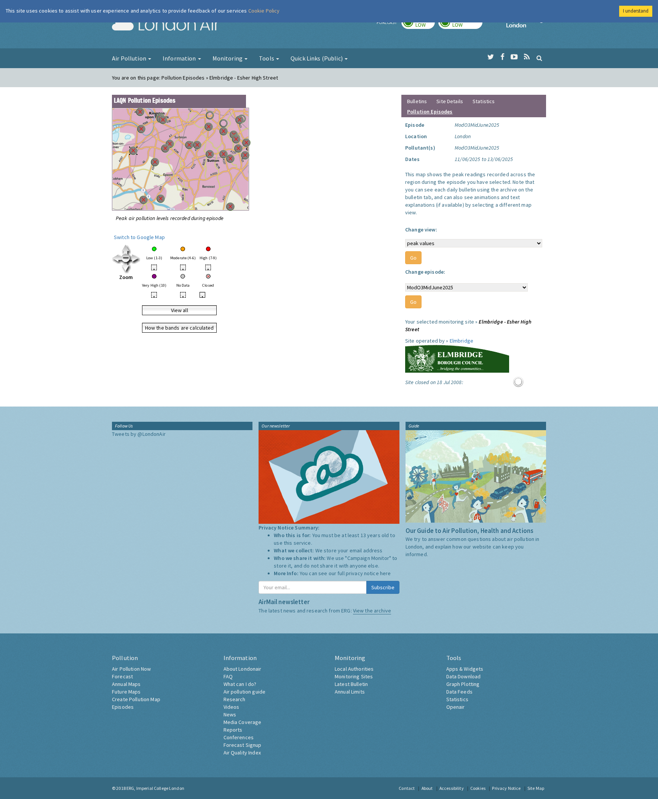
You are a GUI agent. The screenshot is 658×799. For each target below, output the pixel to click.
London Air (165, 25)
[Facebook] (502, 57)
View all (179, 310)
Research (235, 699)
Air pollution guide (245, 691)
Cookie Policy (264, 10)
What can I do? (240, 684)
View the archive (372, 610)
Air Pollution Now (131, 668)
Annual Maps (126, 684)
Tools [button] (267, 58)
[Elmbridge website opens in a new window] (457, 357)
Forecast (122, 676)
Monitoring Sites (354, 676)
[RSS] (527, 57)
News (230, 714)
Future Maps (126, 691)
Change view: (421, 229)
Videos (232, 706)
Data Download (463, 676)
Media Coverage (243, 722)
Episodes (123, 706)
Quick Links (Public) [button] (317, 58)
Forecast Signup (243, 745)
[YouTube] (514, 57)
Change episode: (425, 271)
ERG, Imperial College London (155, 788)
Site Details (449, 101)
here (385, 573)
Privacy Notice (506, 788)
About (427, 788)
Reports (233, 729)
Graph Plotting (463, 684)
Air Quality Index (242, 752)
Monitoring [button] (228, 58)
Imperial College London (526, 25)
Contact (407, 788)
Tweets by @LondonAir (139, 434)
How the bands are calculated (179, 327)
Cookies (478, 788)
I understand (635, 11)
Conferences (239, 737)
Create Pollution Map (136, 699)
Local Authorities (354, 668)
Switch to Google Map (139, 237)
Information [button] (180, 58)
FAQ (228, 676)
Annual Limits (350, 691)
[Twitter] (490, 57)
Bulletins (417, 101)
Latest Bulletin (351, 684)
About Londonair (243, 668)
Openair (455, 706)
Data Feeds (459, 691)
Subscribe (382, 587)
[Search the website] (539, 58)
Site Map (535, 788)
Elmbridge (461, 340)
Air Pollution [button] (129, 58)
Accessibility (451, 788)
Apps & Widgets (465, 668)
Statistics (484, 101)
